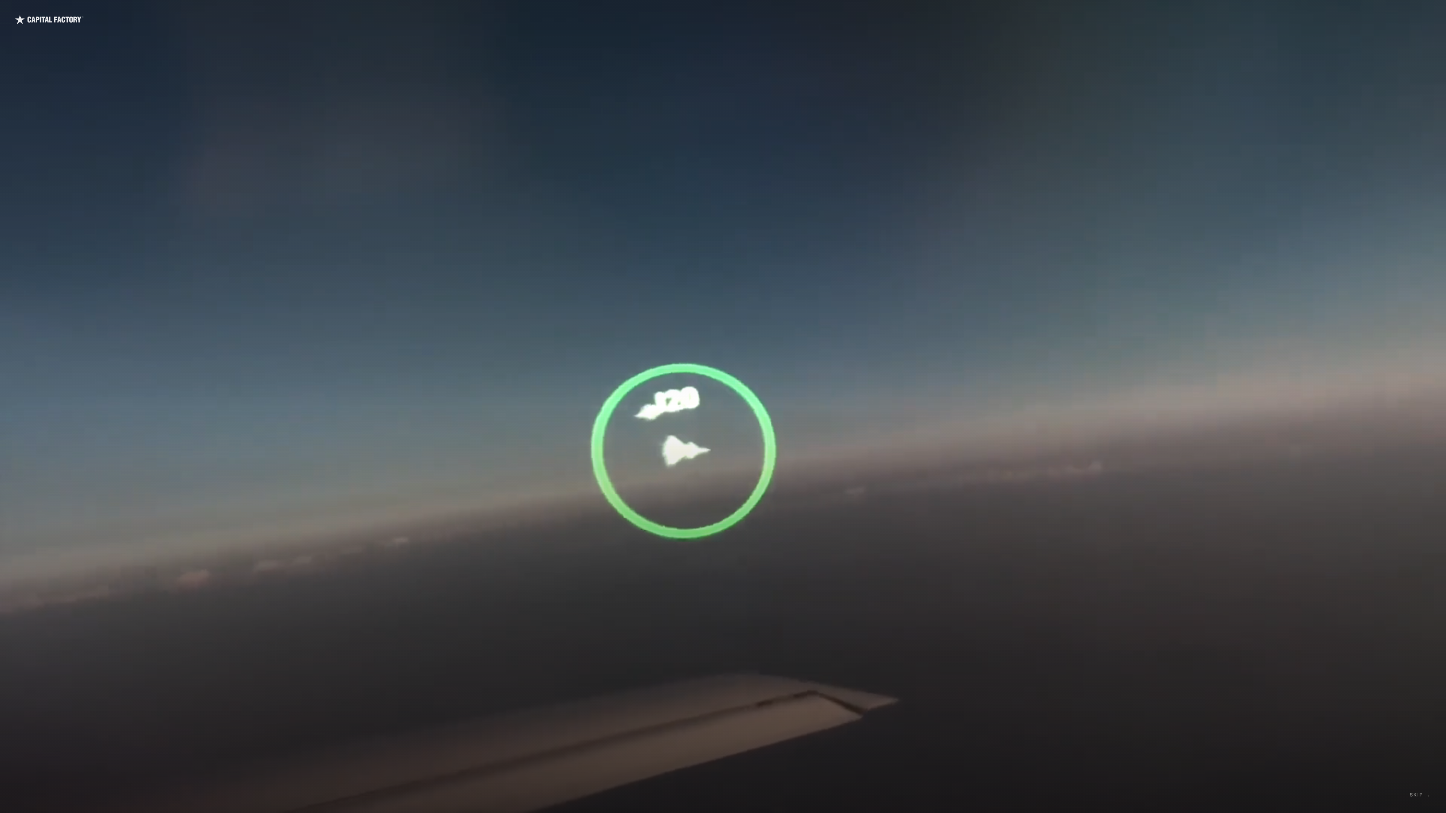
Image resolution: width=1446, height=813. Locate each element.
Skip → (1420, 795)
